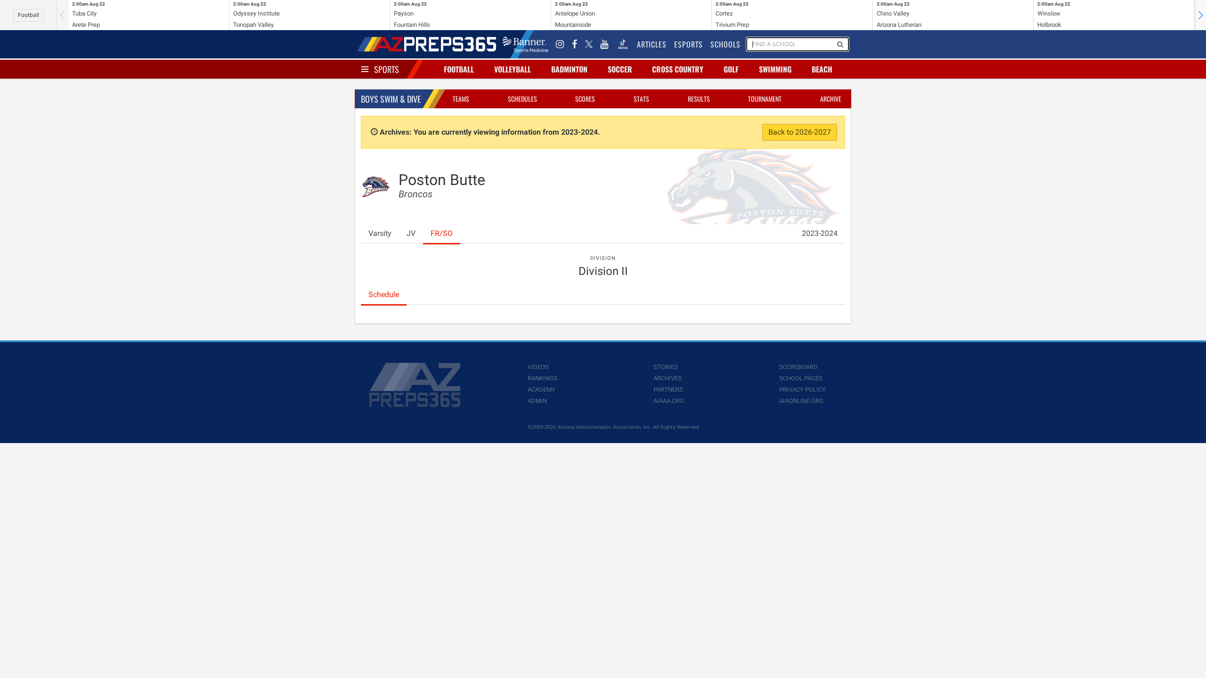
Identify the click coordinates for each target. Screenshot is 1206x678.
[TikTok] (622, 44)
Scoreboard (798, 367)
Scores (585, 99)
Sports (386, 69)
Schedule (383, 294)
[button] (1200, 15)
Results (699, 99)
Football (28, 15)
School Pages (801, 378)
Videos (538, 367)
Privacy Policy (802, 389)
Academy (541, 389)
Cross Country (677, 69)
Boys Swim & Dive (391, 99)
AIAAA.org (668, 400)
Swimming (775, 69)
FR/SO (442, 233)
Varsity (379, 233)
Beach (822, 69)
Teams (461, 99)
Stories (665, 367)
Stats (641, 99)
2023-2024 (820, 233)
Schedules (522, 99)
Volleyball (512, 69)
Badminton (569, 69)
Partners (668, 389)
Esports (688, 44)
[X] (589, 44)
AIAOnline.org (801, 400)
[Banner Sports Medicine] (525, 44)
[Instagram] (560, 44)
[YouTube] (604, 44)
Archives (667, 378)
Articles (652, 44)
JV (411, 233)
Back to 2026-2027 (799, 132)
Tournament (765, 99)
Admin (537, 400)
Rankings (542, 378)
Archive (830, 99)
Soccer (620, 69)
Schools (725, 44)
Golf (731, 69)
